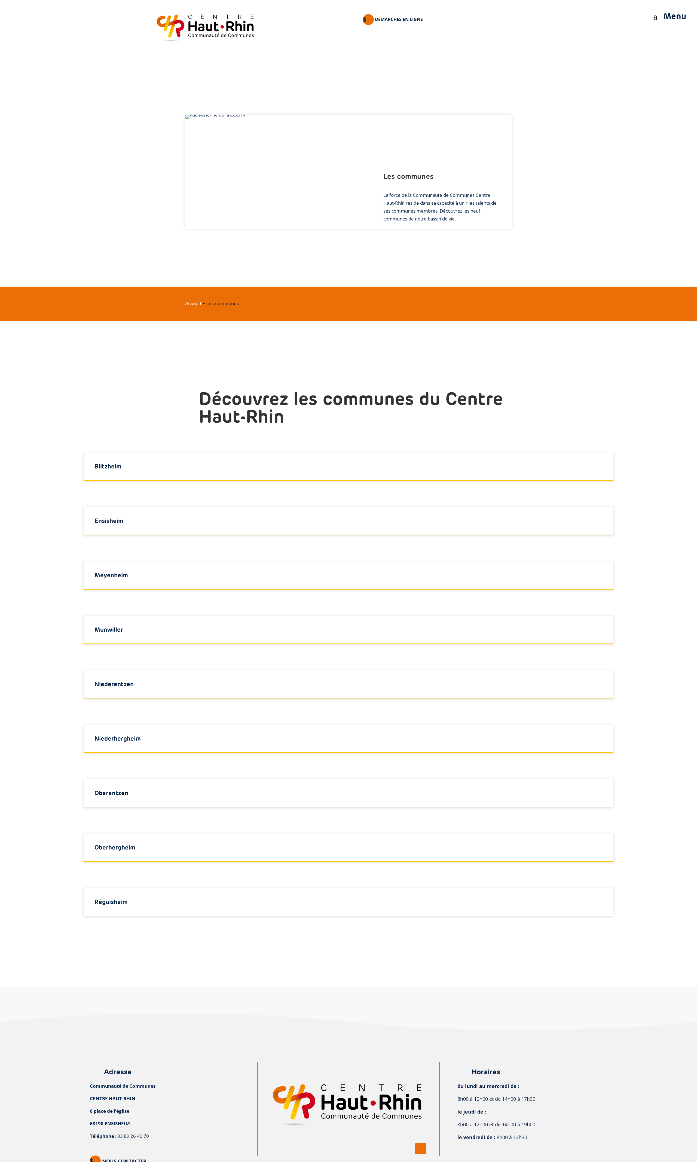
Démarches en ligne (399, 19)
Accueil (193, 303)
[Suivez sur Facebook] (420, 1148)
